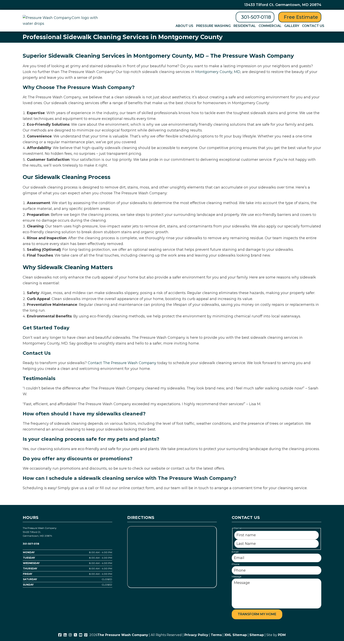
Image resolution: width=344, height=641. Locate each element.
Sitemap (256, 635)
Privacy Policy (196, 635)
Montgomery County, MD (217, 72)
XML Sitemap (235, 635)
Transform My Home (257, 614)
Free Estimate (301, 17)
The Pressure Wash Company (122, 635)
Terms (216, 635)
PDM (282, 635)
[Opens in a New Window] (60, 635)
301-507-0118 (256, 17)
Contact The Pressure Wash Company (122, 363)
